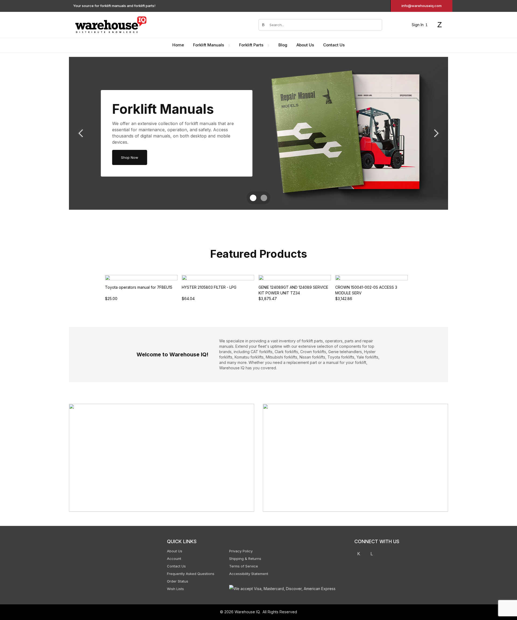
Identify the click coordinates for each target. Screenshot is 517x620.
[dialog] (463, 310)
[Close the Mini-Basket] (510, 7)
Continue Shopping (463, 79)
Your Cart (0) (425, 7)
